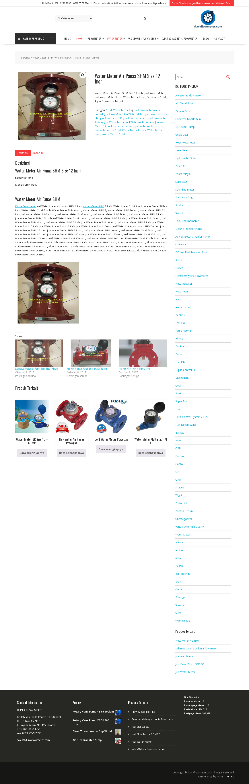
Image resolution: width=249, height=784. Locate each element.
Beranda (25, 57)
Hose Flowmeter (185, 142)
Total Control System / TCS (191, 417)
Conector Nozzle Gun (188, 119)
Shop (79, 38)
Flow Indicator (183, 283)
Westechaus (182, 620)
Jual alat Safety (184, 656)
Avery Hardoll (183, 307)
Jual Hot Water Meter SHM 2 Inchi (134, 368)
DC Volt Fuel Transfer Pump (191, 252)
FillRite (179, 338)
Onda (178, 589)
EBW (178, 440)
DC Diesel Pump (185, 127)
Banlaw (179, 432)
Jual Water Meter (114, 122)
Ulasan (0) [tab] (38, 153)
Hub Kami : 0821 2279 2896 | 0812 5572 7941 (66, 3)
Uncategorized (183, 519)
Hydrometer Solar (185, 158)
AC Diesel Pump (184, 103)
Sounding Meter (184, 189)
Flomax (179, 456)
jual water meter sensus (149, 126)
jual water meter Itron (120, 126)
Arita (178, 558)
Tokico (179, 409)
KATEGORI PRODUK (33, 38)
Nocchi (179, 268)
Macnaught (182, 377)
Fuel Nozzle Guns (185, 424)
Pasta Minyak (183, 174)
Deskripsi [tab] (22, 153)
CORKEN (180, 244)
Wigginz (179, 495)
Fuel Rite (180, 362)
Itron (178, 581)
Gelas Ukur (181, 134)
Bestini (179, 566)
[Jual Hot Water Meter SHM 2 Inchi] (143, 353)
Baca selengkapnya (32, 453)
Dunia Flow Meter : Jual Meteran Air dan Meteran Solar (202, 3)
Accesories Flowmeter (142, 38)
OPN (178, 448)
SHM (50, 57)
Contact (219, 38)
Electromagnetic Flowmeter (179, 38)
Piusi (178, 393)
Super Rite (181, 401)
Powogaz (180, 597)
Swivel (179, 213)
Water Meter (114, 38)
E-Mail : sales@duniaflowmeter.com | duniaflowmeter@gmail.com (130, 3)
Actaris (179, 542)
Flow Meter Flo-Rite (187, 640)
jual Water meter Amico (140, 122)
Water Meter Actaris (134, 130)
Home (67, 38)
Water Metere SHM (113, 134)
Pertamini (181, 503)
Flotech (179, 354)
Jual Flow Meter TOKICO (189, 664)
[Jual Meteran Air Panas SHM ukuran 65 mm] (91, 353)
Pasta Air (180, 166)
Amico (179, 550)
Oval (178, 385)
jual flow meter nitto (135, 118)
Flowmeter (94, 38)
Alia (177, 299)
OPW (178, 479)
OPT (178, 471)
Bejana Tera (182, 111)
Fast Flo (180, 323)
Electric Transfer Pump (188, 228)
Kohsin (179, 260)
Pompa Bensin (184, 511)
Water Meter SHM (93, 206)
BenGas (180, 315)
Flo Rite (179, 346)
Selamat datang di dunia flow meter (196, 648)
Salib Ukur (181, 181)
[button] (82, 75)
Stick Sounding (183, 197)
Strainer (179, 205)
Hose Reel (181, 150)
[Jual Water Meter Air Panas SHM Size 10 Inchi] (39, 353)
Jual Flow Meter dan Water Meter (123, 114)
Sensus (179, 605)
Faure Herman (183, 330)
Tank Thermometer (187, 221)
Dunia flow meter (25, 206)
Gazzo (179, 464)
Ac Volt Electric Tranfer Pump (192, 236)
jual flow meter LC (111, 118)
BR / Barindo (182, 573)
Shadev (179, 487)
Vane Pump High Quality (189, 526)
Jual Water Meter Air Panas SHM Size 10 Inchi (36, 368)
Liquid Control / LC (186, 370)
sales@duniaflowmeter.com (148, 749)
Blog (206, 38)
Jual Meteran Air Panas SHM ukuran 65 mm (87, 368)
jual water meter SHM (108, 130)
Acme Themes (225, 776)
